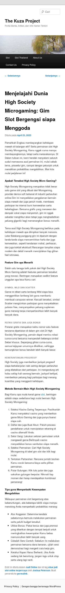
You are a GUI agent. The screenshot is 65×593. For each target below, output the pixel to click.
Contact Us (11, 64)
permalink (22, 573)
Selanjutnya (52, 75)
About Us (37, 57)
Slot (8, 57)
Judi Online (31, 567)
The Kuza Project (22, 21)
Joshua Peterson (41, 570)
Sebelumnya (12, 75)
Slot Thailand (21, 57)
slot (43, 394)
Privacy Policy (29, 64)
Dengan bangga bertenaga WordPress (41, 586)
